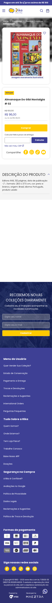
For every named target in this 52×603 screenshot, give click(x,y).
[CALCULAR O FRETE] (39, 140)
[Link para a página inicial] (5, 21)
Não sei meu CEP (13, 145)
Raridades (17, 21)
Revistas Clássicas (34, 21)
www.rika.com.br (32, 579)
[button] (41, 11)
